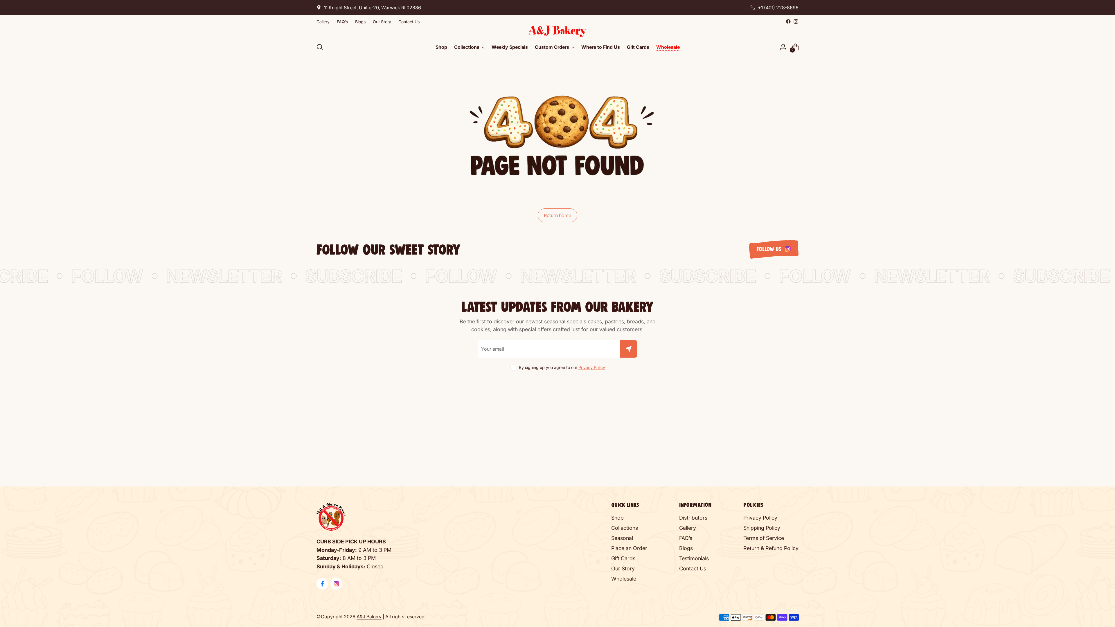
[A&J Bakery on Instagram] (796, 21)
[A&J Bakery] (557, 31)
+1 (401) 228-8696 (778, 7)
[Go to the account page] (783, 47)
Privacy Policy (591, 367)
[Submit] (628, 349)
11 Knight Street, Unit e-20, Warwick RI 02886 (372, 7)
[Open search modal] (319, 47)
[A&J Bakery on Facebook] (788, 21)
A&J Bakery (369, 616)
